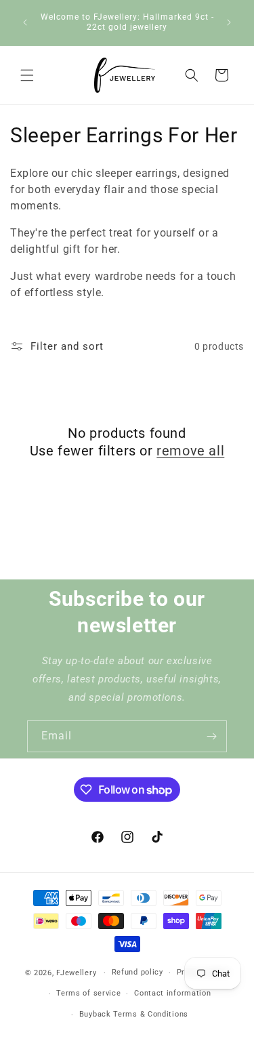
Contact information (172, 993)
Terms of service (88, 993)
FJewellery (76, 972)
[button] (27, 75)
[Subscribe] (211, 736)
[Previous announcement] (25, 22)
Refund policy (137, 972)
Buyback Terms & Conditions (133, 1014)
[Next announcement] (229, 22)
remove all (190, 451)
